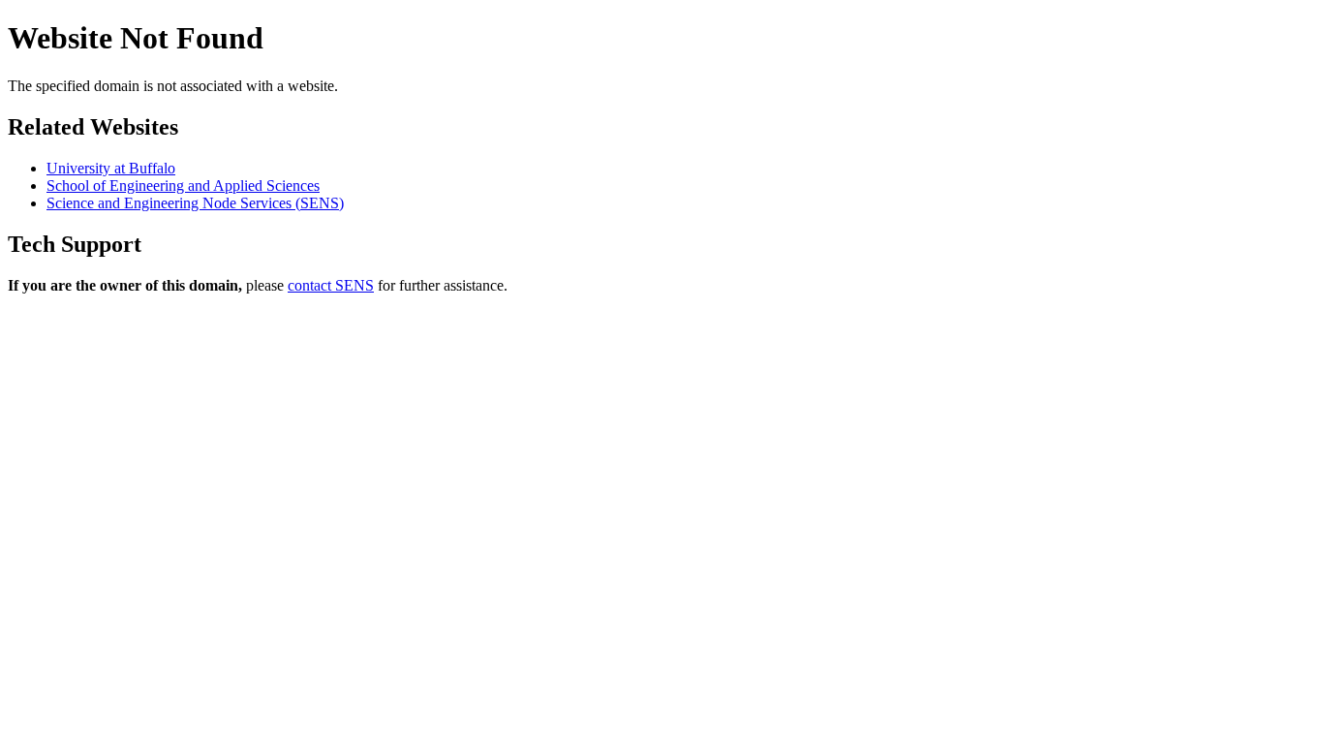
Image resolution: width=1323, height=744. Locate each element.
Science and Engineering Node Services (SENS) (195, 203)
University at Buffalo (110, 168)
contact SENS (331, 285)
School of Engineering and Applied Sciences (183, 185)
